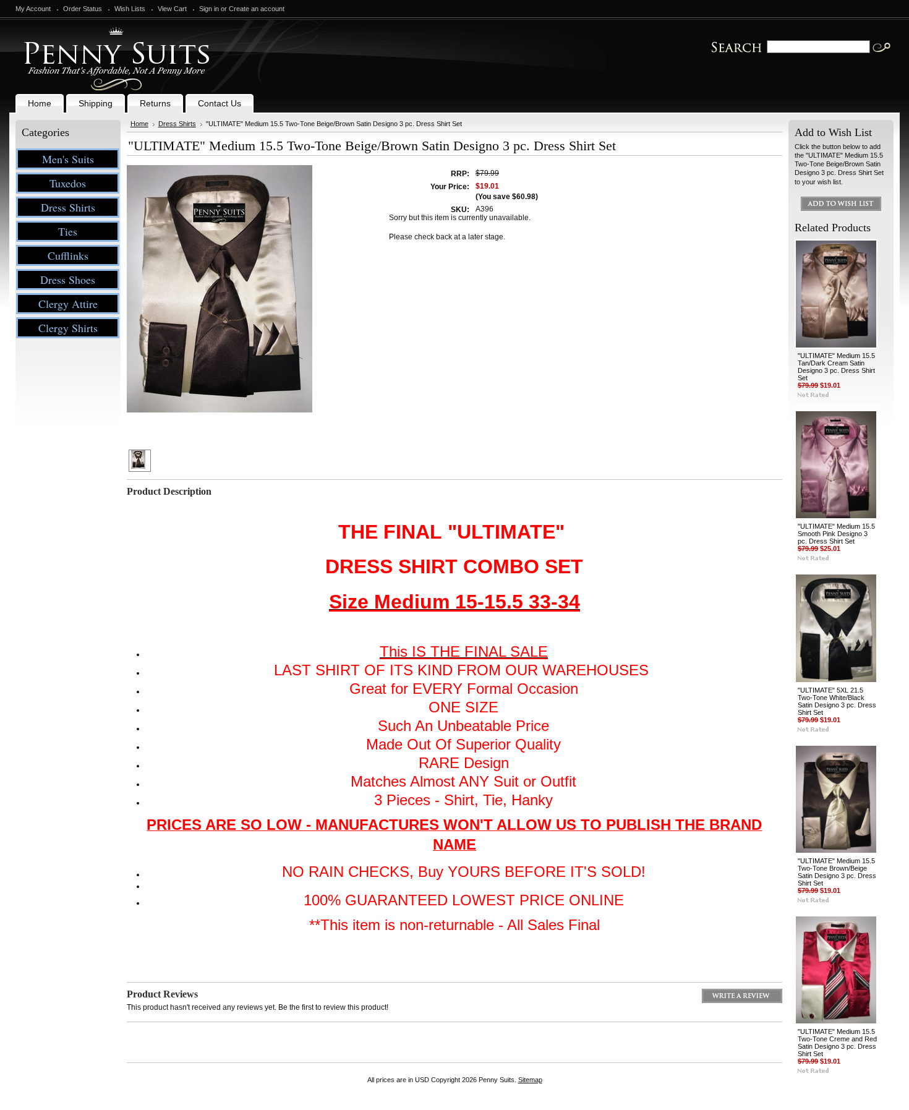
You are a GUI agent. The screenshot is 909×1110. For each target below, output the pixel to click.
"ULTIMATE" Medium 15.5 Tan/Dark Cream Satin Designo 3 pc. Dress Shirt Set (836, 367)
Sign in (209, 8)
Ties (67, 231)
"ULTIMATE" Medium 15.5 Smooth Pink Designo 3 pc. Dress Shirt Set (836, 534)
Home (139, 123)
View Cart (172, 8)
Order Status (82, 8)
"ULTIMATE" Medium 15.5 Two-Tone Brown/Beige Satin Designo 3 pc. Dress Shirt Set (837, 872)
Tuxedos (67, 183)
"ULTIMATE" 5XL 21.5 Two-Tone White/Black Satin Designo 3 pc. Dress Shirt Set (837, 701)
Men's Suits (68, 159)
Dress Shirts (68, 207)
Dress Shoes (67, 279)
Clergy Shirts (68, 327)
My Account (33, 8)
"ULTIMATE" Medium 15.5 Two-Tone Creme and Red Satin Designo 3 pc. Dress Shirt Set (837, 1042)
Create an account (256, 8)
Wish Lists (129, 8)
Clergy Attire (68, 303)
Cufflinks (68, 255)
